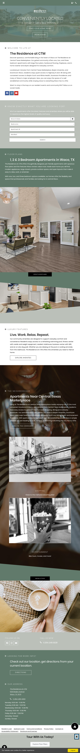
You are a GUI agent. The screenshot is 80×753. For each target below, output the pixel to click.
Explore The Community (22, 426)
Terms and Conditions (34, 729)
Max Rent (14, 134)
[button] (72, 3)
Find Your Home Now (40, 28)
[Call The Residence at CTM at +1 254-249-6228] (76, 3)
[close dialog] (76, 736)
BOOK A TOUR (40, 35)
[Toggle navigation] (4, 3)
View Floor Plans (40, 274)
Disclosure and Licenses (28, 731)
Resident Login (7, 729)
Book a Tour (40, 578)
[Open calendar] (72, 119)
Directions (20, 672)
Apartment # (15, 129)
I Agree (73, 750)
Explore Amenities (23, 358)
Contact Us (59, 729)
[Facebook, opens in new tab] (7, 93)
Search (42, 140)
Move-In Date (15, 119)
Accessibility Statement (10, 731)
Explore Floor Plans (40, 744)
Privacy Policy (48, 729)
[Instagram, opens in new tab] (12, 93)
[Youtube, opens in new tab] (16, 93)
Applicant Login (19, 729)
